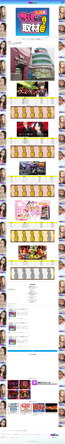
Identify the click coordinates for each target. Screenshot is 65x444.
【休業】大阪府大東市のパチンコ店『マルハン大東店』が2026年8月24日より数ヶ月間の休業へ (26, 413)
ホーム (1, 430)
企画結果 (5, 430)
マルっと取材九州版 (9, 430)
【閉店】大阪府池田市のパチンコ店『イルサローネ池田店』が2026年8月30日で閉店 (13, 413)
